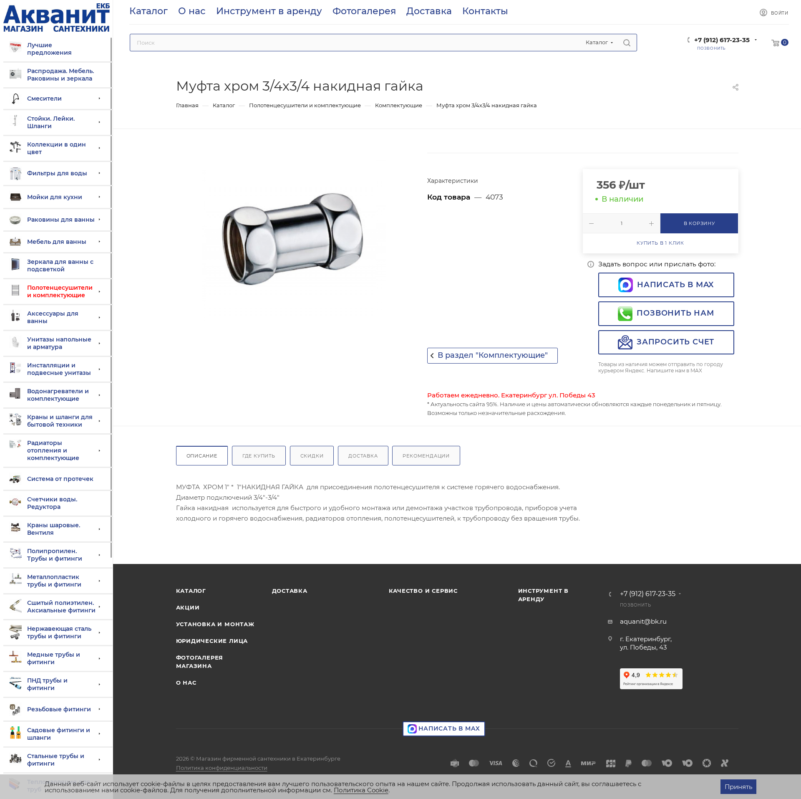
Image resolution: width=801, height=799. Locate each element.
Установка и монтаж (215, 624)
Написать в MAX (675, 284)
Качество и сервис (423, 590)
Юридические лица (212, 640)
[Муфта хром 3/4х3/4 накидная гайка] (294, 237)
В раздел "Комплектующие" (493, 355)
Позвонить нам (675, 313)
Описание (201, 456)
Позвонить (635, 605)
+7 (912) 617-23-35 (722, 40)
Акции (188, 607)
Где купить (258, 456)
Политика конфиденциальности (221, 767)
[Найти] (627, 42)
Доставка (363, 456)
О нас (186, 682)
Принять (738, 787)
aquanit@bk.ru (643, 621)
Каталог (191, 590)
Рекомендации (426, 456)
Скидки (312, 456)
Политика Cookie (361, 790)
